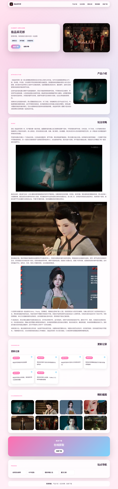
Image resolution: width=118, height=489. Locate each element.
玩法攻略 (82, 4)
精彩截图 (97, 4)
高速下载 (105, 4)
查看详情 (26, 46)
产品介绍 (74, 4)
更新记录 (89, 4)
